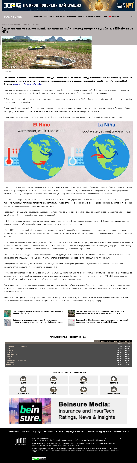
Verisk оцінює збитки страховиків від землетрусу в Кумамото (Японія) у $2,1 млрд (38, 312)
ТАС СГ (10, 358)
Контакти (26, 432)
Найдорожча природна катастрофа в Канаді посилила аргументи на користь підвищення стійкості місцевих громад (38, 321)
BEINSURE (115, 16)
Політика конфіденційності (99, 432)
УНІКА (10, 350)
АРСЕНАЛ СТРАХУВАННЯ (17, 346)
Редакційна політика (75, 432)
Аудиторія (48, 432)
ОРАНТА (11, 365)
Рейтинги (60, 16)
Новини (37, 16)
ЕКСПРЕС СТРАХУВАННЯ (17, 360)
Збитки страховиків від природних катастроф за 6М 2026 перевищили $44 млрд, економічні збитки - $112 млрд (100, 312)
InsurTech (48, 16)
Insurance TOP (100, 16)
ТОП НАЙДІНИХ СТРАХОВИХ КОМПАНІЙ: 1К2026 (68, 337)
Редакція (37, 432)
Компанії (71, 16)
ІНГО (10, 356)
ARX (9, 348)
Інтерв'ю (89, 16)
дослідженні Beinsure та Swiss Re (27, 84)
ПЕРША (11, 363)
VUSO (10, 352)
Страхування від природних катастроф (24, 24)
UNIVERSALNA (13, 354)
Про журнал (13, 432)
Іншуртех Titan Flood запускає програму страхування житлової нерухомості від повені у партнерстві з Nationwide (101, 321)
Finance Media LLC (39, 443)
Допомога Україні (121, 432)
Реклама (59, 432)
